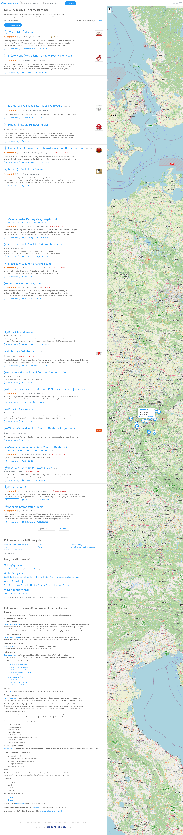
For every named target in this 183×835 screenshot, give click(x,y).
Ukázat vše (8, 554)
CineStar (10, 797)
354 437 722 (41, 299)
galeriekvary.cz (29, 238)
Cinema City (12, 800)
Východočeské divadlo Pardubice (18, 685)
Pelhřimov (28, 569)
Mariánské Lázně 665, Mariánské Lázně (38, 491)
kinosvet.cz (28, 299)
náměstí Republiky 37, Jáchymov (35, 393)
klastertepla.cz (29, 522)
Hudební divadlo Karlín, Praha (18, 665)
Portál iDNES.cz (37, 807)
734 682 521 (43, 238)
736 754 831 (39, 402)
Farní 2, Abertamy (11, 356)
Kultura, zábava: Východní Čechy (14, 597)
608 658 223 (43, 257)
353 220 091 (44, 49)
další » (65, 529)
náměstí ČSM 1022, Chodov (14, 248)
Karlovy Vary (15, 593)
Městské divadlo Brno (11, 646)
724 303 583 (28, 382)
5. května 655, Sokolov (32, 174)
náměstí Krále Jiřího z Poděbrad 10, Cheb (37, 454)
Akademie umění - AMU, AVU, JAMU (16, 545)
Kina (5, 547)
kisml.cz (27, 118)
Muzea (39, 547)
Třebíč (36, 569)
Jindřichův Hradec (41, 577)
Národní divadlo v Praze (12, 624)
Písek (52, 577)
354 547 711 (28, 440)
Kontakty (62, 822)
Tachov (66, 585)
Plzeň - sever (48, 585)
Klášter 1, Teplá (30, 511)
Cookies (84, 822)
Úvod (22, 822)
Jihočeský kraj (15, 573)
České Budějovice (11, 577)
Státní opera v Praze (10, 655)
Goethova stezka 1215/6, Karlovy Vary (36, 226)
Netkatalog (11, 3)
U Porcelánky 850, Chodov (14, 336)
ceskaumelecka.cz (30, 344)
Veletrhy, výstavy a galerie (13, 549)
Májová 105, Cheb (30, 287)
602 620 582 (46, 344)
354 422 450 (28, 461)
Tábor (77, 577)
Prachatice (59, 577)
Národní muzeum (10, 698)
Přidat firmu (46, 822)
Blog (69, 827)
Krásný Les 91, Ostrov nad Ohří (16, 129)
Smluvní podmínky (33, 822)
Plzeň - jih (25, 585)
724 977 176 (47, 366)
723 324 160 (28, 421)
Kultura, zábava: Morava (61, 597)
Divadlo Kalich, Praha (15, 680)
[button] (159, 412)
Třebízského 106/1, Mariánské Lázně (36, 110)
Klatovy (17, 585)
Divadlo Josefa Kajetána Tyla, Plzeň (19, 672)
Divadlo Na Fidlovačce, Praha (17, 670)
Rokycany (58, 585)
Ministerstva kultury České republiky (52, 811)
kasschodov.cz (29, 257)
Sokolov (24, 593)
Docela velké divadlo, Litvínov (17, 682)
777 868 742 (28, 186)
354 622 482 (39, 118)
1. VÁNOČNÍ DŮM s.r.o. (146, 410)
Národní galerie (9, 748)
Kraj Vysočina (15, 565)
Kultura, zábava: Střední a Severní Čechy (39, 597)
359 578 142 (45, 162)
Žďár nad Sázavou (48, 569)
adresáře (11, 691)
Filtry (101, 21)
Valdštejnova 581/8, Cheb (14, 472)
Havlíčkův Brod (10, 569)
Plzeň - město (36, 585)
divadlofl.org (28, 72)
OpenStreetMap (176, 6)
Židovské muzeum (10, 715)
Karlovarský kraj (18, 589)
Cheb (6, 593)
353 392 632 (43, 522)
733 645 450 (42, 480)
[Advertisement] (53, 89)
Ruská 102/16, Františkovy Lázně (35, 60)
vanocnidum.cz (29, 49)
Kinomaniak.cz (20, 804)
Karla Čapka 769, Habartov (14, 376)
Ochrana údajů (73, 822)
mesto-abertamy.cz (31, 366)
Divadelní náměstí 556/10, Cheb (16, 433)
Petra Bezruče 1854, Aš (13, 413)
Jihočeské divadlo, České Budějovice (19, 677)
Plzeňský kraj (15, 581)
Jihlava (20, 569)
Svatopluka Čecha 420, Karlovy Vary (37, 37)
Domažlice (8, 585)
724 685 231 (28, 141)
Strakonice (69, 577)
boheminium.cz (30, 500)
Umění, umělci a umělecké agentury (84, 547)
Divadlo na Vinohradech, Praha (18, 667)
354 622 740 (28, 277)
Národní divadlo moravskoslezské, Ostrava (22, 675)
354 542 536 (42, 72)
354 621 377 (44, 500)
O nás (55, 822)
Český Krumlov (26, 577)
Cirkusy (40, 545)
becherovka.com (30, 162)
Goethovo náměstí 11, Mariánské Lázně (37, 268)
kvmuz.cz (27, 402)
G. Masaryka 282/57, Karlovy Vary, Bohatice (39, 153)
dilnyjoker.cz (28, 480)
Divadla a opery (76, 545)
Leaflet (168, 6)
